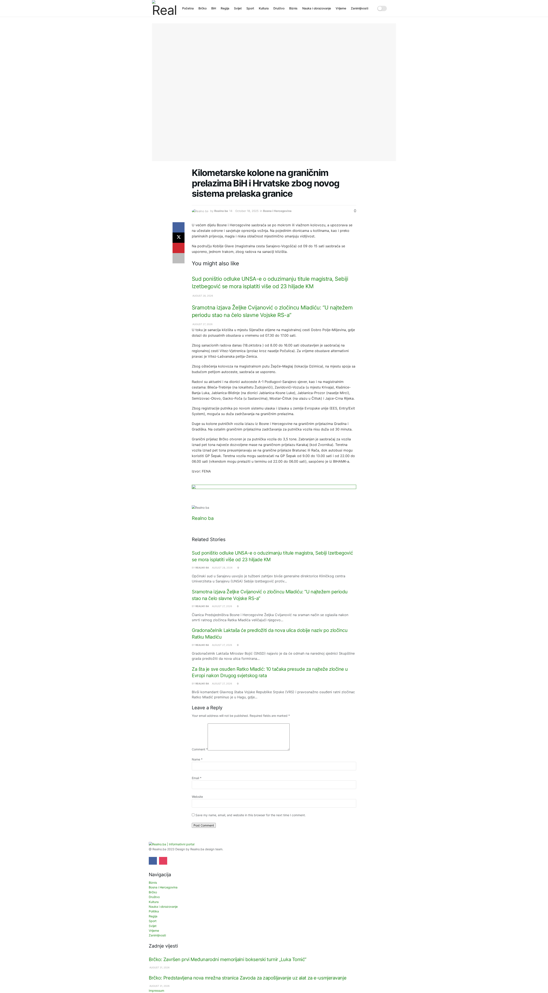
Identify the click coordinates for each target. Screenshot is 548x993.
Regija (225, 8)
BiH (213, 8)
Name (197, 759)
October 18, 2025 (247, 211)
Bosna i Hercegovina (277, 211)
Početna (188, 8)
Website (197, 796)
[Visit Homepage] (164, 8)
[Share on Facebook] (179, 227)
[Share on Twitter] (179, 237)
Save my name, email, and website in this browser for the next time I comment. (250, 815)
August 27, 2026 (202, 324)
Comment (200, 749)
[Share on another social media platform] (179, 258)
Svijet (238, 8)
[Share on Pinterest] (179, 248)
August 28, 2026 (202, 295)
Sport (250, 8)
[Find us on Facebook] (153, 861)
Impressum (156, 990)
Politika (154, 911)
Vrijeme (341, 8)
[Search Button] (394, 8)
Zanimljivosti (359, 8)
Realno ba (221, 211)
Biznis (293, 8)
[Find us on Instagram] (163, 861)
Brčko (202, 8)
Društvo (278, 8)
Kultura (264, 8)
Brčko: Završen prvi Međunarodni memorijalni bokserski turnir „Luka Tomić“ (227, 959)
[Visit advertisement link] (274, 495)
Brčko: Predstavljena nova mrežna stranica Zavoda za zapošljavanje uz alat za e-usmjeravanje (247, 978)
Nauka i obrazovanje (316, 8)
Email (196, 778)
